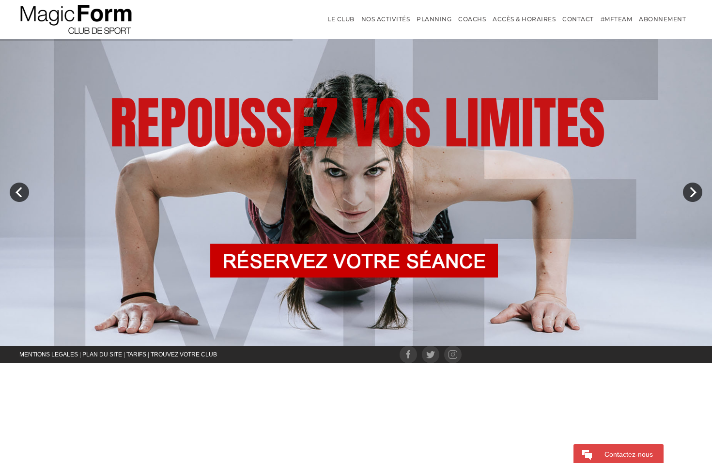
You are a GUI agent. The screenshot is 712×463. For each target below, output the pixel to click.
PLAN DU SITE (102, 354)
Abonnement (662, 19)
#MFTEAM (617, 19)
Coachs (472, 19)
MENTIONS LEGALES (48, 354)
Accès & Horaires (524, 19)
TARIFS (136, 354)
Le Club (341, 19)
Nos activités (385, 19)
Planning (434, 19)
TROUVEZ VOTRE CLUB (184, 354)
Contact (578, 19)
